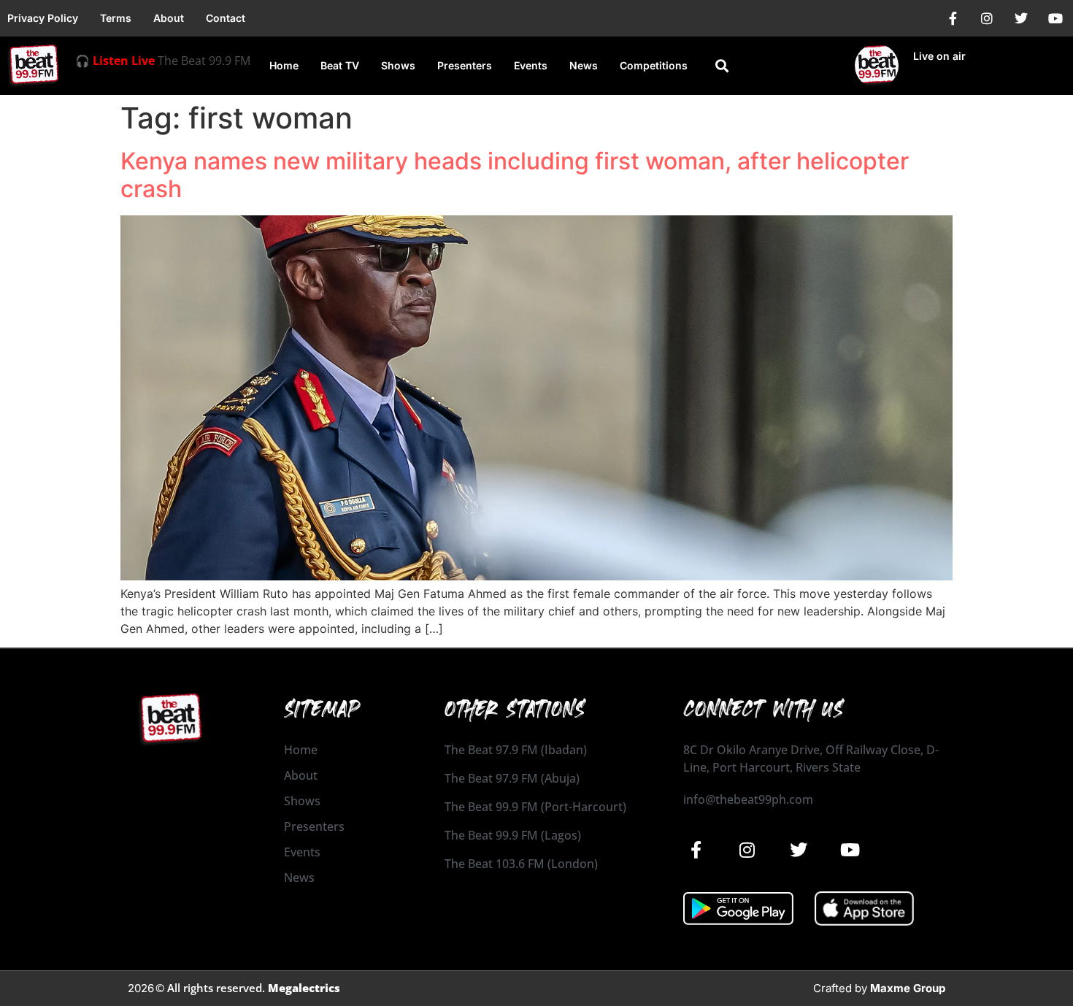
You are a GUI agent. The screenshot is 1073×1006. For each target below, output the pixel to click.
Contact (225, 18)
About (168, 18)
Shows (398, 65)
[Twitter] (1021, 18)
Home (284, 65)
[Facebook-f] (952, 18)
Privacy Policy (42, 18)
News (583, 65)
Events (530, 65)
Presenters (464, 65)
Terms (115, 18)
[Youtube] (1055, 18)
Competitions (654, 65)
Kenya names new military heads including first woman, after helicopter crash (514, 175)
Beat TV (339, 65)
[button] (721, 66)
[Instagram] (986, 18)
